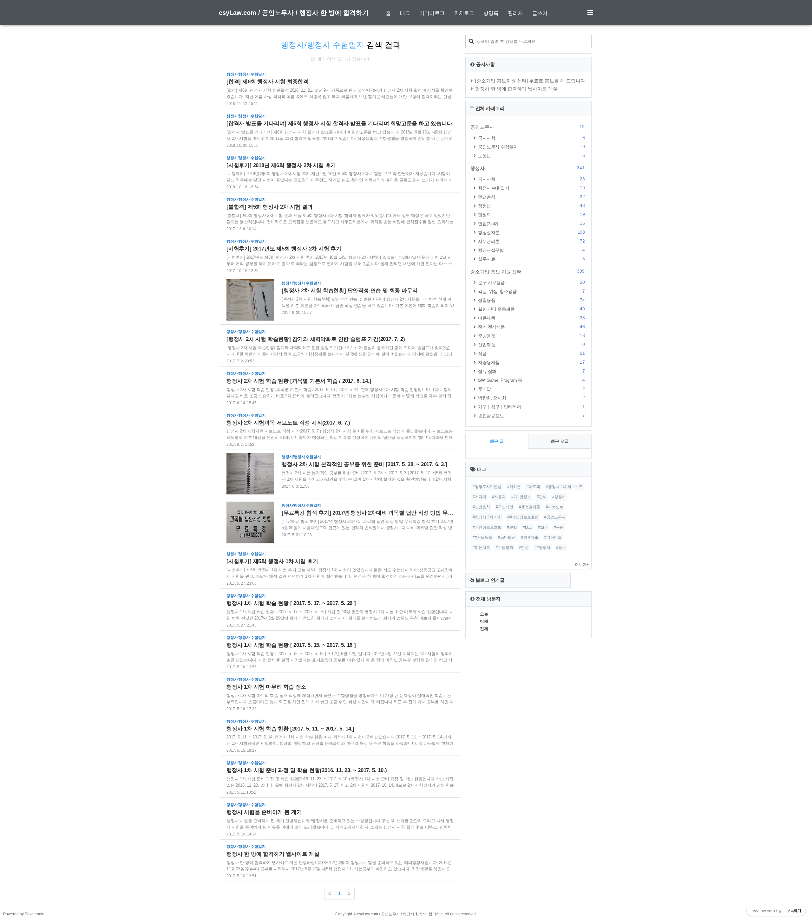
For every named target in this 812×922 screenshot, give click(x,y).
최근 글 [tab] (497, 441)
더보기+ (582, 564)
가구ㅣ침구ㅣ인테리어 (531, 406)
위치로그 (464, 13)
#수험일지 (504, 547)
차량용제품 (531, 362)
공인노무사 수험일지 (531, 146)
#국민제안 (504, 507)
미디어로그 (432, 13)
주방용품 (531, 335)
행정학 (531, 214)
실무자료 (531, 259)
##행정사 (542, 547)
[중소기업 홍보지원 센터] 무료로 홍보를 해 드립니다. (530, 80)
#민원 (524, 547)
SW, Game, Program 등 (531, 380)
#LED (528, 527)
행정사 (527, 168)
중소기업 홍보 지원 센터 (527, 271)
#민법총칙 (481, 507)
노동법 (531, 155)
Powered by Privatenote (23, 914)
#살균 (543, 527)
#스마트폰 (506, 537)
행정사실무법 (531, 250)
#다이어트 (553, 537)
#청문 (561, 547)
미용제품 (531, 318)
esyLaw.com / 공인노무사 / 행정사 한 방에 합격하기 (294, 12)
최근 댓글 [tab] (560, 441)
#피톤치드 (481, 547)
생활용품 (531, 300)
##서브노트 (482, 537)
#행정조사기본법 (487, 486)
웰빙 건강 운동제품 (531, 309)
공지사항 (531, 137)
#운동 (559, 527)
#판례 (542, 497)
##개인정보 (521, 497)
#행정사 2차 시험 (487, 517)
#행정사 (559, 497)
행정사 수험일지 (531, 188)
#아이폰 (514, 486)
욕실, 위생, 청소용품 (531, 291)
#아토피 (533, 486)
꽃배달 (531, 389)
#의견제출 (530, 537)
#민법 (512, 527)
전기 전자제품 (531, 326)
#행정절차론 (529, 507)
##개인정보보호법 (523, 517)
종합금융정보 (531, 415)
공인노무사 (527, 127)
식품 (531, 353)
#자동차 (499, 497)
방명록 (491, 13)
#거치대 (479, 497)
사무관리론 (531, 241)
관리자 (515, 13)
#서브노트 (554, 507)
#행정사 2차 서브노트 (564, 486)
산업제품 (531, 344)
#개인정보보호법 (487, 527)
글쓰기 (539, 13)
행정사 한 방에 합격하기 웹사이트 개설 (516, 88)
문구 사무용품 (531, 282)
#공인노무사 (555, 517)
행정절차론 (531, 232)
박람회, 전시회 (531, 397)
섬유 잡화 (531, 371)
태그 (405, 13)
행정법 (531, 205)
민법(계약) (531, 223)
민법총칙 (531, 196)
